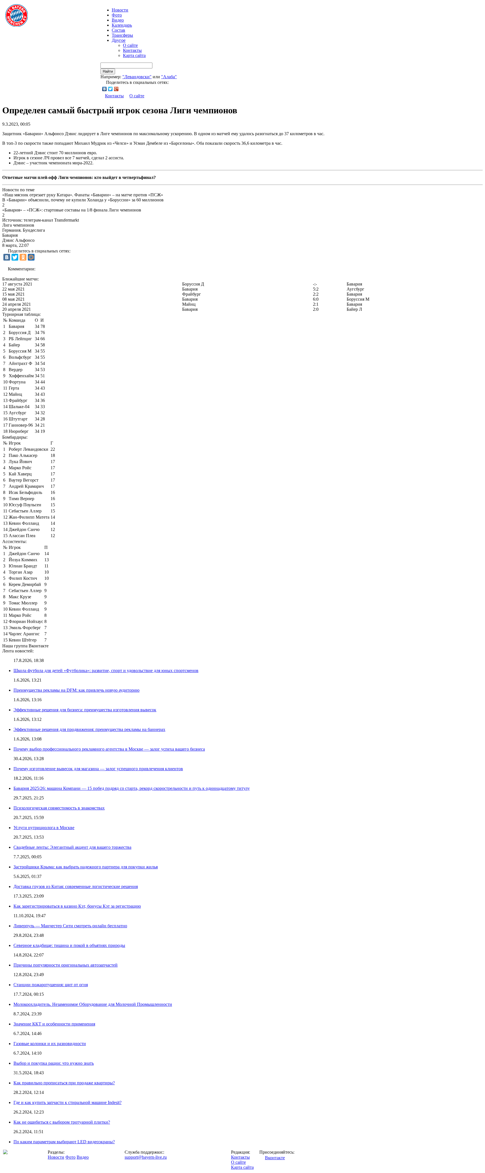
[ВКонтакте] (104, 89)
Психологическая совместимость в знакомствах (59, 808)
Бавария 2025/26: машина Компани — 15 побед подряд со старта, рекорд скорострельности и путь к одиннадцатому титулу (131, 788)
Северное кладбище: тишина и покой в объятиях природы (69, 945)
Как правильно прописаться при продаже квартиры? (64, 1082)
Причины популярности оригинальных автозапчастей (65, 965)
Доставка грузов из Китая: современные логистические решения (75, 886)
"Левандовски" (137, 76)
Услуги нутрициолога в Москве (43, 827)
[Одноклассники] (23, 257)
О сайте (130, 45)
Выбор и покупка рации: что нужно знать (53, 1063)
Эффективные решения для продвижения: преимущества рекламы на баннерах (89, 729)
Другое (118, 40)
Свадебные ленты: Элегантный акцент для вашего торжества (72, 847)
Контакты (132, 50)
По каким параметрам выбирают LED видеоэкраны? (64, 1141)
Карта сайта (134, 55)
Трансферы (122, 35)
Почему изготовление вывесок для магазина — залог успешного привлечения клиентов (98, 768)
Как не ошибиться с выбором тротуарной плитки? (61, 1122)
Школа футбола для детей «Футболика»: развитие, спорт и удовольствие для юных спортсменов (105, 670)
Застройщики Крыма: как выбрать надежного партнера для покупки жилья (85, 866)
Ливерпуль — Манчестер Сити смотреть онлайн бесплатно (70, 925)
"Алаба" (169, 76)
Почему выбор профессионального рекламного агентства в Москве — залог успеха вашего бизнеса (109, 749)
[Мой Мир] (31, 257)
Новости (56, 1157)
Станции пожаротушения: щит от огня (50, 984)
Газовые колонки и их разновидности (49, 1043)
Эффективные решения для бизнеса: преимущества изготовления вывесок (84, 709)
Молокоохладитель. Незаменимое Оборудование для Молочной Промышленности (92, 1004)
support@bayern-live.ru (146, 1157)
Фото (117, 15)
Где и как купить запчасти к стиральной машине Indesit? (67, 1102)
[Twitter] (110, 89)
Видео (118, 20)
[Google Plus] (116, 89)
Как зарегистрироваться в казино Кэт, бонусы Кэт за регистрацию (77, 906)
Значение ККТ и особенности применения (54, 1024)
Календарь (122, 25)
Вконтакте (275, 1157)
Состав (118, 30)
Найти (108, 71)
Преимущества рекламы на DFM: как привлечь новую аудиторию (76, 690)
